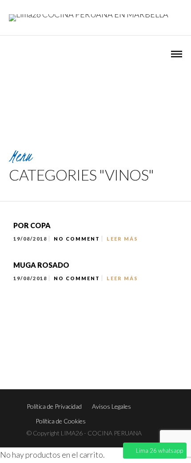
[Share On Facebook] (26, 423)
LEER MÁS (122, 239)
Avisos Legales (111, 406)
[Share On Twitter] (38, 423)
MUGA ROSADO (41, 265)
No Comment (77, 239)
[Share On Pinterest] (51, 423)
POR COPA (32, 225)
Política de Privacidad (54, 406)
